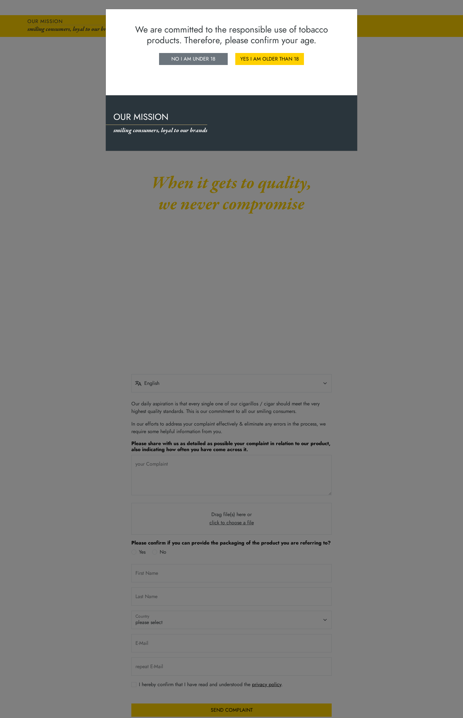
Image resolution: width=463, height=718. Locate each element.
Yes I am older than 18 (269, 58)
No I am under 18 (193, 58)
